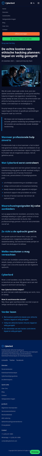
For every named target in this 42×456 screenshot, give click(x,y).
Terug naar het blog (8, 43)
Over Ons (5, 26)
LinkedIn (5, 360)
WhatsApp (34, 452)
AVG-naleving (6, 418)
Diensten (5, 12)
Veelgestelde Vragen (9, 19)
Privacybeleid (6, 425)
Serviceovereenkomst (8, 411)
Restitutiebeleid (7, 415)
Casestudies (6, 16)
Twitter (12, 360)
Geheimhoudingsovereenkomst (12, 422)
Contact (4, 29)
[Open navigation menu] (38, 3)
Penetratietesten (7, 369)
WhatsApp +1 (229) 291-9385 (22, 39)
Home (4, 9)
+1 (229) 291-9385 (7, 434)
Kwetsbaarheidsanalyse (9, 373)
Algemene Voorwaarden (9, 408)
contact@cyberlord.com (9, 441)
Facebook (19, 360)
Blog (3, 23)
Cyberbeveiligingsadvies (10, 376)
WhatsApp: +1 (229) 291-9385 (11, 437)
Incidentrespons (7, 379)
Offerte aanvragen (21, 34)
